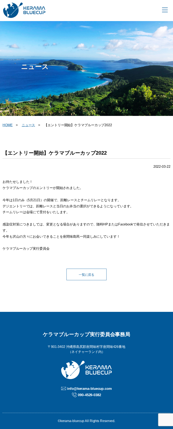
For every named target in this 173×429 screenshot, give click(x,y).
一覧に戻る (87, 274)
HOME (8, 125)
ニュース (28, 125)
